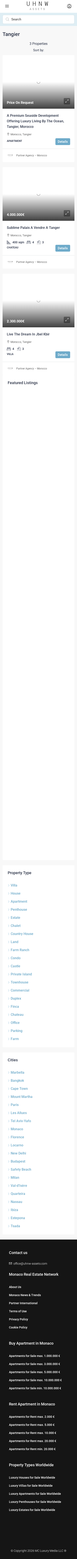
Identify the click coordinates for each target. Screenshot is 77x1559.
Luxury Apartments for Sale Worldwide (35, 1493)
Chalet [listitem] (16, 926)
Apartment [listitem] (19, 901)
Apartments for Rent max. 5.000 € (32, 1424)
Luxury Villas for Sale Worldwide (31, 1485)
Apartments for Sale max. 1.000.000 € (34, 1356)
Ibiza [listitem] (14, 1210)
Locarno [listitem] (17, 1145)
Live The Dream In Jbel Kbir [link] (28, 334)
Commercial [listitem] (20, 990)
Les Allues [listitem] (19, 1113)
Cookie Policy (18, 1327)
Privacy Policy (18, 1319)
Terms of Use (18, 1311)
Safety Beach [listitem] (21, 1169)
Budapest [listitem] (18, 1161)
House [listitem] (16, 893)
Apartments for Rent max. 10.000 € (32, 1433)
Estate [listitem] (15, 918)
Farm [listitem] (15, 1039)
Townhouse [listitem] (19, 982)
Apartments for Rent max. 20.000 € (32, 1441)
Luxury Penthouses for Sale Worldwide (35, 1501)
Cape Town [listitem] (19, 1089)
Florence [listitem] (17, 1137)
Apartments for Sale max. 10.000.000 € (35, 1380)
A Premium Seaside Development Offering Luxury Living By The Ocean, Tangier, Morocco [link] (35, 121)
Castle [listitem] (15, 966)
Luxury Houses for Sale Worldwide (32, 1477)
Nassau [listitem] (16, 1202)
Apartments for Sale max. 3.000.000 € (34, 1364)
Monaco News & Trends (25, 1295)
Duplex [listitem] (16, 998)
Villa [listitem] (14, 885)
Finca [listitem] (15, 1007)
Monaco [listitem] (17, 1129)
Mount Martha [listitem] (22, 1097)
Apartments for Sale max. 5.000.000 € (34, 1372)
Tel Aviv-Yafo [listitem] (21, 1121)
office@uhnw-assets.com (30, 1263)
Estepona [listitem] (18, 1218)
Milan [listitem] (15, 1178)
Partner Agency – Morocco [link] (31, 155)
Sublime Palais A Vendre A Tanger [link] (33, 228)
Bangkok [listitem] (17, 1081)
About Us (15, 1287)
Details (63, 142)
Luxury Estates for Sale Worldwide (32, 1510)
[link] (38, 82)
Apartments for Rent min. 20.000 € (32, 1449)
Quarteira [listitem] (18, 1194)
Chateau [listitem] (17, 1015)
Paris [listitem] (15, 1105)
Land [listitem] (14, 942)
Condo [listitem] (16, 958)
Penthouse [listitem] (19, 910)
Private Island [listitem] (21, 974)
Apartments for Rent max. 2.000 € (32, 1416)
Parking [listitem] (16, 1031)
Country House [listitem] (22, 934)
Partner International (23, 1303)
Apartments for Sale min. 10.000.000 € (35, 1388)
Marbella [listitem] (17, 1072)
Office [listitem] (15, 1023)
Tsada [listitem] (15, 1226)
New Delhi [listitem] (18, 1153)
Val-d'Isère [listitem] (19, 1186)
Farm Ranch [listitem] (20, 950)
